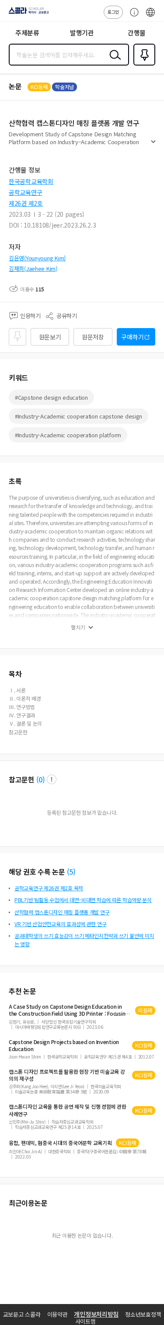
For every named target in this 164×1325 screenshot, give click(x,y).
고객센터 (132, 16)
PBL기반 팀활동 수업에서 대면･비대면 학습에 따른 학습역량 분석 (83, 899)
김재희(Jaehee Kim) (33, 268)
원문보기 (50, 336)
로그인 (113, 11)
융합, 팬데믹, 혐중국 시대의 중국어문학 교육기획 (60, 1142)
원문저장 (93, 336)
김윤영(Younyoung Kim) (37, 258)
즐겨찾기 (142, 65)
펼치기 (78, 627)
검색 (113, 61)
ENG (150, 16)
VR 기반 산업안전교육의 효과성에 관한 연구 (60, 923)
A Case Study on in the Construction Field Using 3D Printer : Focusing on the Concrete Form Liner (69, 1010)
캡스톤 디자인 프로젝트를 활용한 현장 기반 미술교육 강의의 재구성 (67, 1075)
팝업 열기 (51, 779)
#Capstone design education (51, 397)
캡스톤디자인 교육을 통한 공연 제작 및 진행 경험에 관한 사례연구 (67, 1110)
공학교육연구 (25, 192)
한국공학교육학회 (31, 181)
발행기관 (82, 32)
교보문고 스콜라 (22, 1314)
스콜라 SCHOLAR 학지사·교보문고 (27, 13)
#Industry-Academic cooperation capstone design (78, 416)
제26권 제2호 (26, 203)
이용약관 (57, 1314)
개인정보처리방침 (96, 1314)
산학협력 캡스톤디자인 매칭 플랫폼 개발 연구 (61, 912)
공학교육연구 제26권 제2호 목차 (48, 888)
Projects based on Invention (64, 1045)
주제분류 (27, 32)
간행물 (137, 32)
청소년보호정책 (143, 1314)
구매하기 (132, 336)
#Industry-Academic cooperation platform (68, 435)
